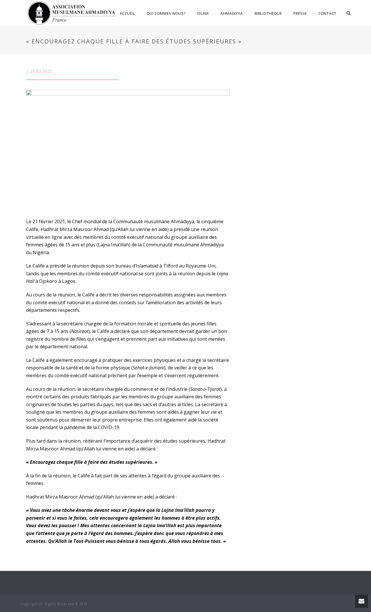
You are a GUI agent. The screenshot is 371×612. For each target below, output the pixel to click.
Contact (327, 13)
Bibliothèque (268, 13)
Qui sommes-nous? (166, 13)
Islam (203, 13)
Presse (300, 13)
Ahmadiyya (231, 13)
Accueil (127, 13)
